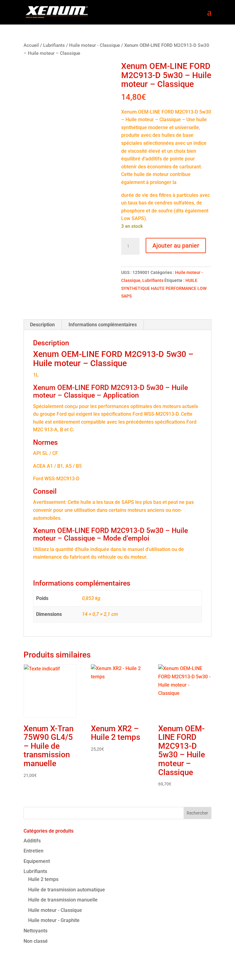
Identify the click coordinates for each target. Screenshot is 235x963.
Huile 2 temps (43, 879)
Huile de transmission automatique (66, 890)
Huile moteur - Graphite (54, 920)
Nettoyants (35, 931)
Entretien (33, 851)
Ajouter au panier (175, 245)
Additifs (32, 841)
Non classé (36, 941)
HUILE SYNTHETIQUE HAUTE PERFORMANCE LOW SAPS (164, 288)
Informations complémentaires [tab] (103, 325)
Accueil (31, 45)
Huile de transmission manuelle (63, 900)
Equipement (37, 861)
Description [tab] (42, 325)
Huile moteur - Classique (94, 45)
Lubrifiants (54, 45)
